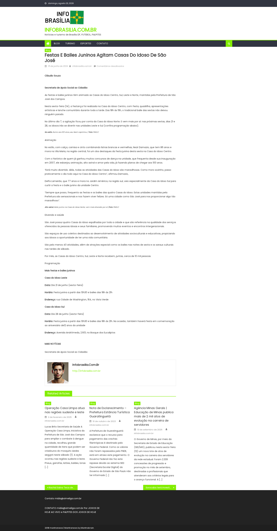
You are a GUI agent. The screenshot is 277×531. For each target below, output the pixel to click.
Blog (57, 43)
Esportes (85, 43)
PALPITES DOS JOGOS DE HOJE (79, 512)
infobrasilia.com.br (71, 29)
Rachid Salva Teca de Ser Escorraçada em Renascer (63, 487)
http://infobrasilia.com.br (86, 370)
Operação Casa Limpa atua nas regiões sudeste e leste (65, 410)
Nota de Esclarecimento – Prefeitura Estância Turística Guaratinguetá (109, 412)
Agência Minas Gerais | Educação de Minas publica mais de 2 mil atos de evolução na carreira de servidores (153, 416)
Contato (102, 43)
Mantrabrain (87, 527)
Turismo (70, 43)
